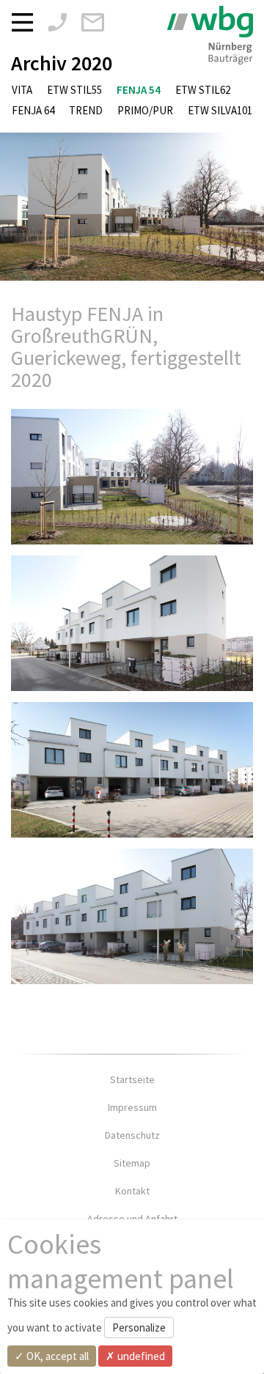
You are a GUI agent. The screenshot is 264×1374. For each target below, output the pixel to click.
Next (242, 206)
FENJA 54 (139, 90)
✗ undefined (135, 1356)
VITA (22, 90)
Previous (22, 206)
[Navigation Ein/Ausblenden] (26, 21)
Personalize (139, 1327)
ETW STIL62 (202, 90)
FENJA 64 (33, 110)
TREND (86, 110)
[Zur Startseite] (210, 35)
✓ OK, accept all (52, 1356)
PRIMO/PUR (145, 110)
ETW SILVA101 (220, 110)
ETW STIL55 (74, 90)
